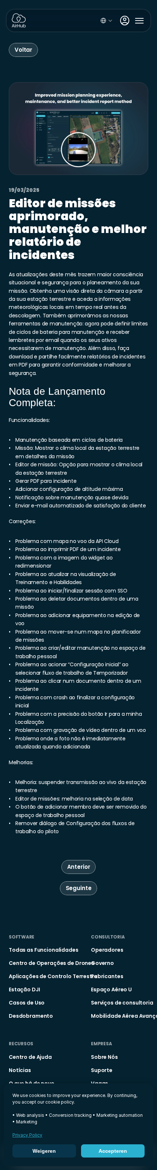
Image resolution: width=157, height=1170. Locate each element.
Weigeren (44, 1151)
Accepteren (113, 1151)
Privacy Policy (27, 1135)
